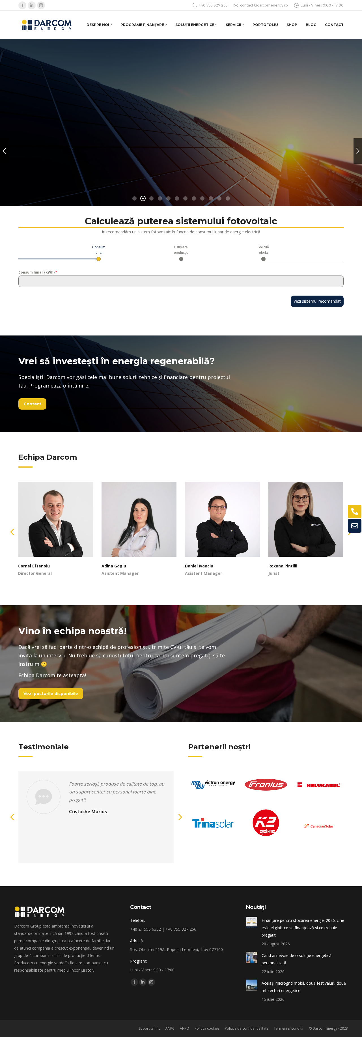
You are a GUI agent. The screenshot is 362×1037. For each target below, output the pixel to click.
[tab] (98, 253)
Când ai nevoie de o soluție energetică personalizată (296, 959)
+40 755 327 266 (213, 5)
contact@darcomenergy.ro (264, 5)
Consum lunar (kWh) (37, 272)
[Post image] (251, 922)
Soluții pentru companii (53, 162)
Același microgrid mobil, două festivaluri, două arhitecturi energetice (304, 986)
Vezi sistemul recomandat (317, 301)
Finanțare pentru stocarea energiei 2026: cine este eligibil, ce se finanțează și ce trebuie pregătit (303, 928)
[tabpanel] (181, 278)
